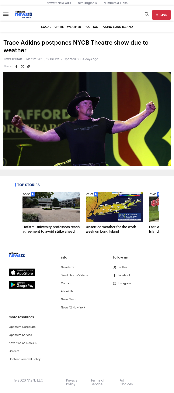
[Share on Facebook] (16, 66)
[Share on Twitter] (22, 66)
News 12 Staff (12, 59)
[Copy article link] (28, 66)
